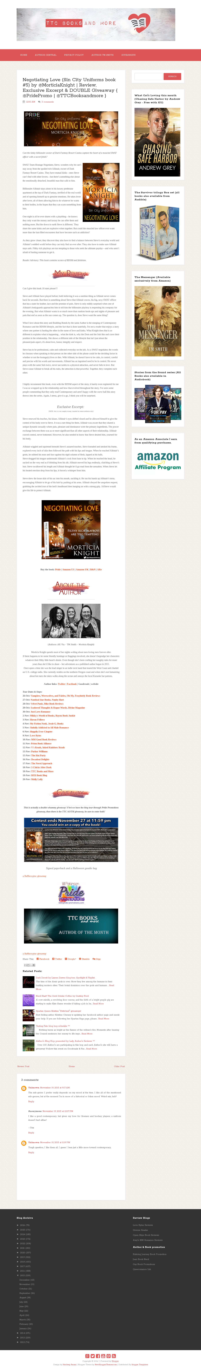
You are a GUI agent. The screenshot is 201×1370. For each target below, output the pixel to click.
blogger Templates (140, 1365)
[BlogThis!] (28, 965)
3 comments (48, 102)
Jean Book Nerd (141, 1259)
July (21, 1302)
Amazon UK (82, 569)
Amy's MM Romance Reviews (148, 1240)
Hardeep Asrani (69, 1365)
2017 (22, 1266)
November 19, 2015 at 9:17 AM (55, 1087)
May (21, 1311)
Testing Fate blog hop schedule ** (53, 1026)
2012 (22, 1342)
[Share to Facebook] (33, 965)
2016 (22, 1271)
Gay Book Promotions (144, 1264)
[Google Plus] (87, 1356)
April (21, 1315)
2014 (22, 1333)
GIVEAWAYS (128, 55)
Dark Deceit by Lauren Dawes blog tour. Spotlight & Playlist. (65, 977)
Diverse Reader (140, 1230)
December (24, 1280)
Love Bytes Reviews (143, 1225)
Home (23, 55)
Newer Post (23, 1066)
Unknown (33, 1087)
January (23, 1328)
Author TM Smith (102, 55)
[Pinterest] (109, 1356)
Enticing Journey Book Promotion (149, 1254)
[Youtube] (103, 1356)
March (22, 1319)
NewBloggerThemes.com (106, 1365)
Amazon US (68, 569)
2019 (22, 1257)
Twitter (61, 684)
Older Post (119, 1066)
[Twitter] (93, 1356)
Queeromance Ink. (142, 1269)
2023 (22, 1239)
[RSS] (114, 1356)
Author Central (45, 55)
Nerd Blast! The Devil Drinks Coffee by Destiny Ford (62, 996)
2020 (22, 1252)
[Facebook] (98, 1356)
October (23, 1288)
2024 (22, 1234)
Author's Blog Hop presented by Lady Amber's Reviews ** (65, 1041)
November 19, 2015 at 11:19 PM (55, 1142)
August (22, 1297)
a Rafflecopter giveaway (34, 876)
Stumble (85, 959)
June (21, 1306)
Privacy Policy (74, 55)
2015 (22, 1275)
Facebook (72, 684)
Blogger (115, 1361)
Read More (98, 1003)
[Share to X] (31, 965)
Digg (97, 959)
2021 (22, 1248)
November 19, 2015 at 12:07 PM (58, 1111)
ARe (99, 569)
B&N (92, 569)
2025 (22, 1230)
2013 (22, 1337)
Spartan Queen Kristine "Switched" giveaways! (58, 1011)
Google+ (71, 959)
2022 (22, 1243)
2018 (22, 1262)
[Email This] (25, 965)
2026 (22, 1225)
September (24, 1293)
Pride (58, 569)
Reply (31, 1101)
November (24, 1284)
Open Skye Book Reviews (146, 1235)
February (23, 1324)
